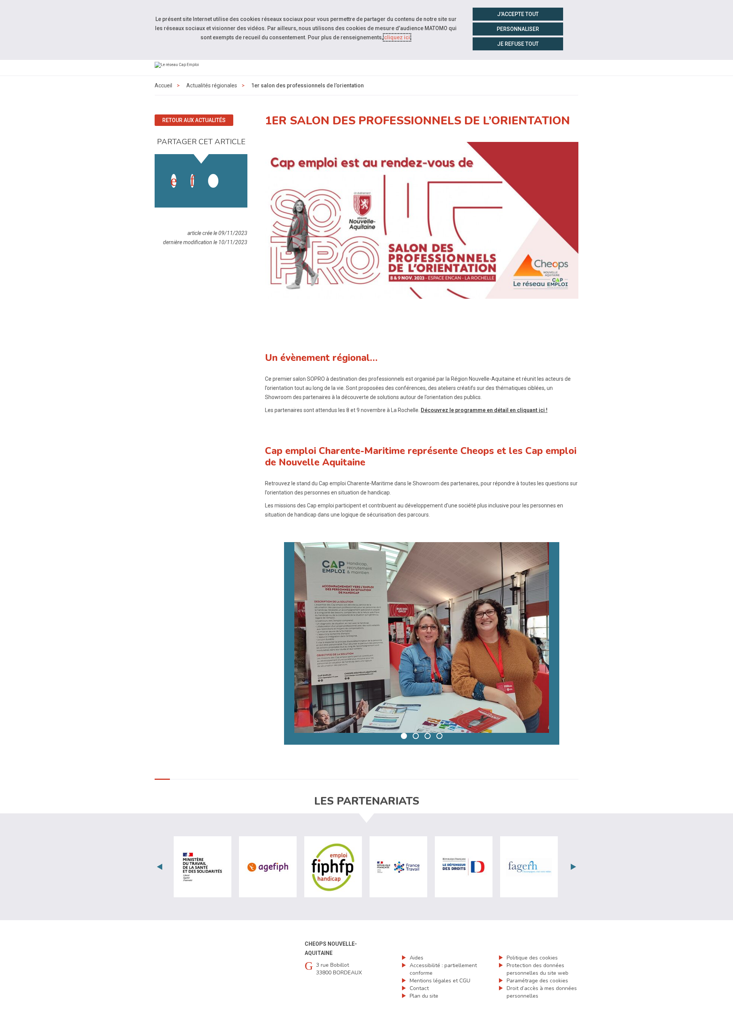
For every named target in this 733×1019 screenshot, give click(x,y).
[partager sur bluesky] (232, 173)
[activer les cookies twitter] (213, 180)
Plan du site (424, 996)
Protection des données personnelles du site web (537, 969)
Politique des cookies (532, 957)
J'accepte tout (518, 14)
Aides (416, 957)
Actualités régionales (211, 85)
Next (573, 866)
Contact (419, 988)
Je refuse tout (518, 44)
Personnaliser (518, 29)
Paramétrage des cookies (537, 980)
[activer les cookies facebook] (173, 180)
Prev (159, 866)
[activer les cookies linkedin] (192, 180)
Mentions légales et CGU (440, 980)
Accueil (163, 85)
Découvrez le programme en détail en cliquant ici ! (484, 410)
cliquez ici (397, 37)
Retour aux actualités (194, 120)
